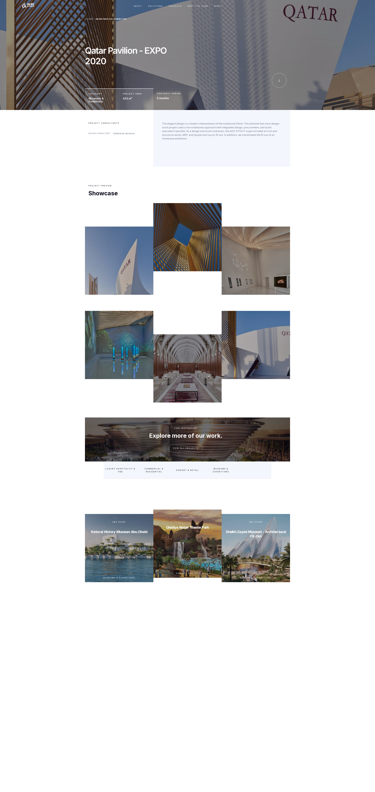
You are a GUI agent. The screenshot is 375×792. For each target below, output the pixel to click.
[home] (30, 4)
